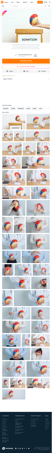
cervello (13, 107)
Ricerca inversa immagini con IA (5, 433)
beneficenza (21, 107)
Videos (18, 2)
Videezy (4, 422)
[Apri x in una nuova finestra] (26, 447)
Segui (35, 56)
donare (28, 107)
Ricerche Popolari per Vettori (19, 426)
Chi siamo (33, 422)
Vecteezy (4, 420)
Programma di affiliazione (18, 423)
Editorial (25, 2)
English (46, 418)
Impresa (4, 424)
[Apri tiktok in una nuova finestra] (24, 447)
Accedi (45, 2)
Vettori (6, 2)
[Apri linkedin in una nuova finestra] (20, 447)
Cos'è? (13, 75)
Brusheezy (4, 418)
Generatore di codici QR (5, 440)
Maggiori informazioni (7, 78)
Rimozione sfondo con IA (5, 437)
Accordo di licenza (19, 418)
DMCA (16, 420)
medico (41, 107)
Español (46, 420)
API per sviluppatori (5, 429)
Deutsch (46, 424)
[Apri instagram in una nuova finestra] (18, 447)
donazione (5, 107)
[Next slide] (46, 107)
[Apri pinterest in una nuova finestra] (22, 447)
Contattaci (33, 420)
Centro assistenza (35, 418)
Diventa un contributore (34, 425)
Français (46, 426)
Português (46, 422)
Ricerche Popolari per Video (19, 432)
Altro (45, 428)
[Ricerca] (45, 6)
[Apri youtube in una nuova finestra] (28, 447)
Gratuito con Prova (26, 61)
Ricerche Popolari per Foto (19, 429)
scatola (34, 107)
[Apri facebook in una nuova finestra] (15, 447)
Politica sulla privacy (45, 448)
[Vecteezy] (2, 2)
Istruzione (4, 426)
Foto (12, 2)
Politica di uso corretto (43, 448)
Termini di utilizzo (36, 448)
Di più (31, 2)
